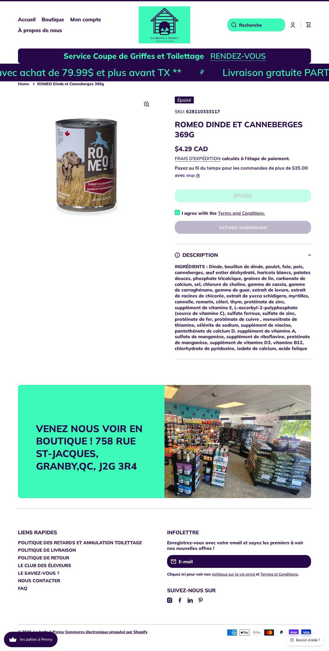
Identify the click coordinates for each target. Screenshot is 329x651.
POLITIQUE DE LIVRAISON (47, 550)
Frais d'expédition (198, 158)
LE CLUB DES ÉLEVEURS (44, 565)
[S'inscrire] (304, 561)
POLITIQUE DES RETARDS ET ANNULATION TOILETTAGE (80, 542)
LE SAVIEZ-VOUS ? (38, 573)
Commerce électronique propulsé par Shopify (106, 631)
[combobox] (256, 24)
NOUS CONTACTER (39, 580)
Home (23, 83)
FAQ (22, 588)
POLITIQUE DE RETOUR (43, 557)
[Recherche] (231, 24)
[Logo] (164, 24)
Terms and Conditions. (241, 213)
